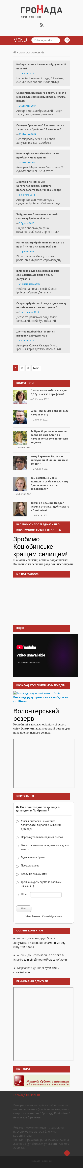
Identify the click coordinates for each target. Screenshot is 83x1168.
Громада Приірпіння (26, 1095)
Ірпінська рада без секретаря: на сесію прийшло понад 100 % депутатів (37, 274)
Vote (23, 908)
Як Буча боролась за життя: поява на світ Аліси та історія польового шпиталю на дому (49, 437)
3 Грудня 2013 (26, 223)
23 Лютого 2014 (27, 134)
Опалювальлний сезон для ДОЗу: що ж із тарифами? (48, 392)
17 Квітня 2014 (26, 73)
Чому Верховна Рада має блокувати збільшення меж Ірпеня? (49, 460)
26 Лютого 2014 (27, 105)
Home (20, 52)
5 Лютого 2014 (27, 194)
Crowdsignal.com (52, 916)
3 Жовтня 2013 (26, 340)
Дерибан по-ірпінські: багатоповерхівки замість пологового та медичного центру (38, 185)
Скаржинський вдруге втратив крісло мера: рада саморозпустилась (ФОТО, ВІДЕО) (41, 96)
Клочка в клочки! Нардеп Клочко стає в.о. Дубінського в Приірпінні (49, 506)
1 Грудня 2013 (26, 251)
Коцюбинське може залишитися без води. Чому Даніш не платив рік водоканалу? (49, 483)
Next (36, 368)
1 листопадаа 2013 (29, 312)
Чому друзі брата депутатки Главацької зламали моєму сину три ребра (39, 942)
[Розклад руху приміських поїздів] (36, 693)
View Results (33, 916)
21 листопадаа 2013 (29, 283)
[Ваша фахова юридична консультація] (41, 1080)
